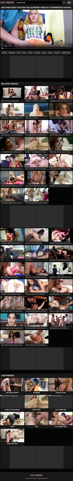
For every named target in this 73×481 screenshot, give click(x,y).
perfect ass (66, 52)
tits (19, 52)
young (38, 52)
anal (51, 52)
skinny (58, 52)
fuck (31, 52)
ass (25, 52)
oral (45, 52)
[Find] (63, 2)
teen (5, 52)
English (70, 2)
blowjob (12, 52)
